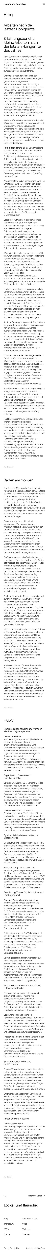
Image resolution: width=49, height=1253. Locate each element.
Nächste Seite (36, 1195)
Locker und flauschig (15, 4)
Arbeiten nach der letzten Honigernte (19, 27)
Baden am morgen (18, 480)
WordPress (41, 1248)
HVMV (8, 721)
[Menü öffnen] (43, 4)
